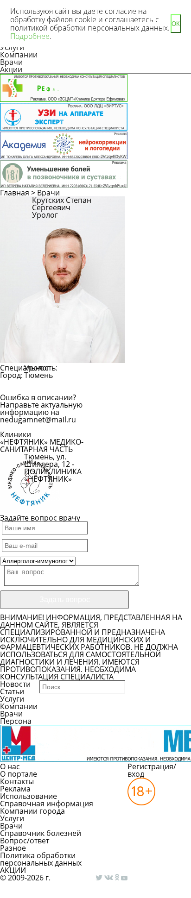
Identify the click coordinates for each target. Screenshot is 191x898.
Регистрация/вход (151, 770)
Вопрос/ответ (24, 840)
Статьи (12, 691)
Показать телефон (50, 494)
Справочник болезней (40, 833)
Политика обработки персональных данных (41, 859)
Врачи (11, 62)
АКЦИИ (13, 870)
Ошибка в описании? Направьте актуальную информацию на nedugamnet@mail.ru (41, 408)
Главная (14, 193)
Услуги (12, 699)
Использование (28, 796)
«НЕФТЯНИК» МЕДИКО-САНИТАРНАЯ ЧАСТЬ (41, 445)
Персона (16, 721)
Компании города (32, 811)
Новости (15, 684)
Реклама (15, 789)
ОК (176, 23)
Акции (11, 69)
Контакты (17, 781)
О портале (18, 774)
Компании (19, 55)
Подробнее (30, 36)
